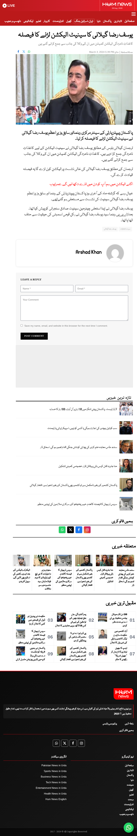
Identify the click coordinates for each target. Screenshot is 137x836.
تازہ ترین (118, 21)
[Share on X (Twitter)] (23, 51)
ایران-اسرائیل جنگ (84, 21)
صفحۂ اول (129, 21)
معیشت (130, 785)
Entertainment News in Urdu (51, 787)
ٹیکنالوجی (28, 21)
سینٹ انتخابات (125, 229)
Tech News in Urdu (56, 782)
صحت (131, 800)
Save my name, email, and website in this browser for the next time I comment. (66, 325)
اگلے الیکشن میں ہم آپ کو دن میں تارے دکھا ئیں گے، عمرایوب (91, 184)
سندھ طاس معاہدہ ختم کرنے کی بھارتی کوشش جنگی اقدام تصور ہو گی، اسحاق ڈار (78, 447)
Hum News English (55, 799)
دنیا (98, 21)
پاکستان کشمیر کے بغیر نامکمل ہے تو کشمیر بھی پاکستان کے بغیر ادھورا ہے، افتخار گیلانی (73, 485)
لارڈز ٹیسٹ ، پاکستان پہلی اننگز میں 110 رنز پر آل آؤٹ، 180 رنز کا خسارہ (83, 409)
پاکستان (107, 21)
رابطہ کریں (129, 724)
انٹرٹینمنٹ (58, 21)
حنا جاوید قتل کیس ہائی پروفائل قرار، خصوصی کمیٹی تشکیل (87, 466)
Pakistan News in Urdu (53, 765)
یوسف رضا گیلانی (110, 229)
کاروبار (47, 21)
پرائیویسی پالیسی (110, 724)
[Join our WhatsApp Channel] (129, 828)
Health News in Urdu (55, 793)
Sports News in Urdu (55, 771)
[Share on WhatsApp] (29, 51)
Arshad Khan (127, 52)
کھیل (69, 21)
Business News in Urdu (53, 776)
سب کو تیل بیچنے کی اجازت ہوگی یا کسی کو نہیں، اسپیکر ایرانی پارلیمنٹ (82, 428)
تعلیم (38, 21)
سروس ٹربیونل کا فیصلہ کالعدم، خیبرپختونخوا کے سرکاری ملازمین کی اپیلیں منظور (77, 504)
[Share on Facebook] (18, 51)
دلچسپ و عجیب (13, 21)
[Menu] (133, 15)
